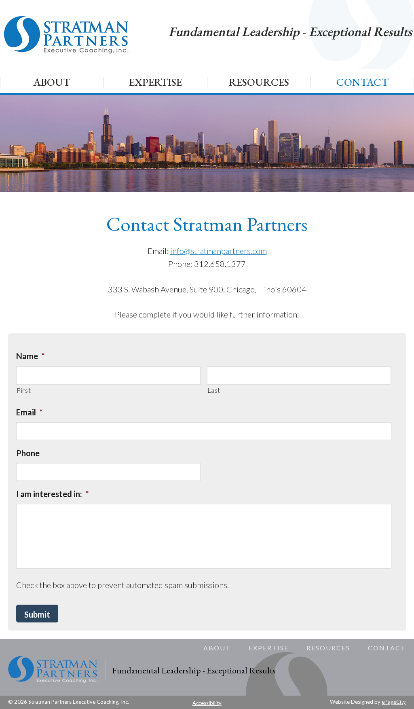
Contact (387, 648)
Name (30, 356)
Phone (28, 453)
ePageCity (394, 701)
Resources (328, 648)
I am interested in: (52, 494)
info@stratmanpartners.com (218, 251)
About (217, 648)
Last (214, 390)
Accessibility (207, 703)
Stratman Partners (67, 34)
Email (29, 412)
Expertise (269, 648)
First (24, 390)
